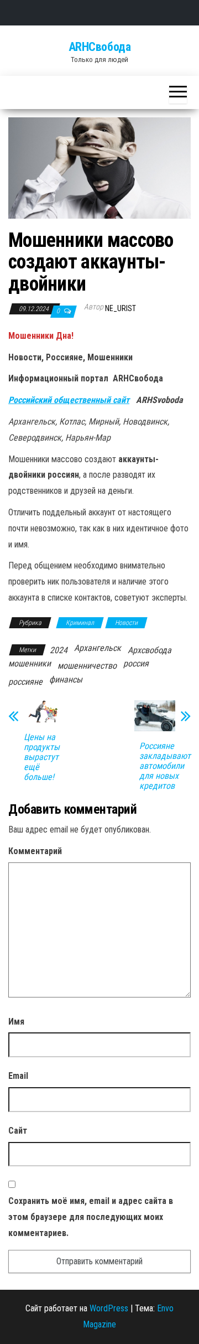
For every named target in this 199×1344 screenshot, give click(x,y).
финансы (65, 679)
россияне (25, 681)
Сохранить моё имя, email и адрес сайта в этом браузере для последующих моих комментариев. (90, 1217)
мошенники (29, 663)
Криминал (80, 623)
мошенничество (87, 665)
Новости (126, 623)
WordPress (109, 1308)
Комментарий (35, 851)
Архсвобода (149, 650)
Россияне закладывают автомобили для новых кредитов (165, 766)
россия (136, 663)
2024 (58, 650)
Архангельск (97, 648)
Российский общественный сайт (68, 400)
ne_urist (120, 308)
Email (18, 1076)
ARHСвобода (100, 47)
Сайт (17, 1130)
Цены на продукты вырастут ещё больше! (42, 757)
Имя (16, 1021)
